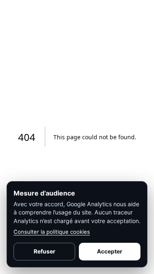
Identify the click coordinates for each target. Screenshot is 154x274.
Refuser (44, 251)
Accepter (109, 251)
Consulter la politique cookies (52, 231)
